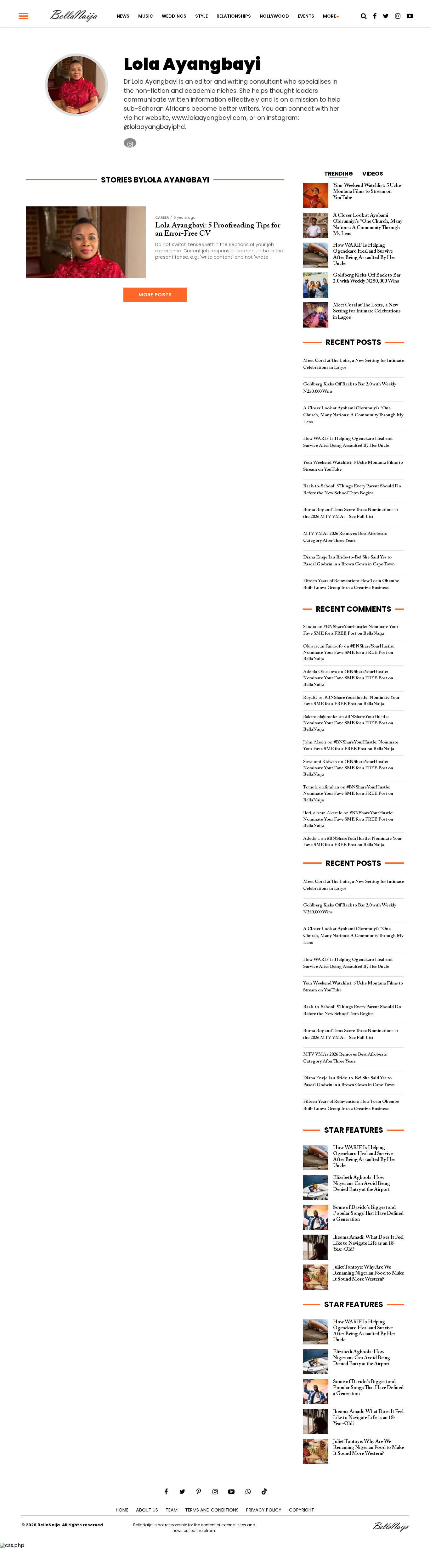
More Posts (155, 294)
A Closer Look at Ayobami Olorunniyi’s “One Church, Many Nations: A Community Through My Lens (353, 415)
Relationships (234, 16)
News (123, 16)
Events (306, 16)
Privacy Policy (263, 1510)
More (329, 16)
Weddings (174, 16)
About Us (147, 1510)
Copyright (301, 1510)
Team (172, 1510)
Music (145, 16)
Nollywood (274, 16)
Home (122, 1510)
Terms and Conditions (212, 1510)
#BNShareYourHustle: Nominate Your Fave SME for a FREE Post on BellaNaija (348, 652)
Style (201, 16)
